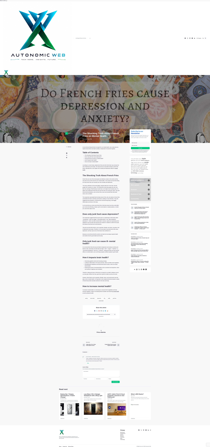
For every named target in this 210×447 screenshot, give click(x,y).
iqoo (146, 166)
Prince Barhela (101, 332)
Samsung (142, 169)
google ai (132, 164)
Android (137, 158)
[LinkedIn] (194, 38)
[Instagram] (189, 38)
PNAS (98, 185)
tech (131, 171)
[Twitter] (187, 38)
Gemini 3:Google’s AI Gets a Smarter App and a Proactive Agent (141, 208)
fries (104, 298)
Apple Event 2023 (138, 160)
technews (141, 171)
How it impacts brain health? (91, 160)
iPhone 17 (138, 166)
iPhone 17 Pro (143, 166)
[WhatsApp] (150, 430)
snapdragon (146, 169)
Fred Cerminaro (88, 356)
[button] (203, 38)
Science (121, 434)
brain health (92, 298)
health (109, 298)
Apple (144, 158)
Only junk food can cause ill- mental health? (94, 158)
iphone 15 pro (144, 165)
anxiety (86, 298)
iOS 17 (144, 164)
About (60, 446)
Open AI (132, 169)
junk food (114, 298)
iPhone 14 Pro (136, 165)
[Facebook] (185, 38)
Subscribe (140, 148)
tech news (136, 171)
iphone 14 (132, 165)
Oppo (134, 169)
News (121, 438)
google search (137, 164)
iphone (146, 164)
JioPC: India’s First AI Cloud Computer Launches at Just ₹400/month (116, 395)
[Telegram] (192, 38)
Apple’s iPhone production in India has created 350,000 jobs (141, 223)
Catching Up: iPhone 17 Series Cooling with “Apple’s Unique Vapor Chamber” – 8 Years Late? (141, 227)
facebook (142, 162)
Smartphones (122, 433)
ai (134, 158)
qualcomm (137, 169)
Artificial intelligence (145, 160)
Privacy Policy (70, 446)
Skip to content (3, 0)
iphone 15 (139, 165)
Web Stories (122, 432)
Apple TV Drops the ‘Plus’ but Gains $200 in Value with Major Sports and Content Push (141, 217)
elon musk (139, 162)
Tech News (122, 437)
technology (134, 173)
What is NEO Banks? (137, 394)
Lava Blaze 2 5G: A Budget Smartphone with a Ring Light (93, 394)
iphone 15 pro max (134, 166)
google (146, 162)
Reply (88, 363)
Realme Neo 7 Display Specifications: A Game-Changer (67, 395)
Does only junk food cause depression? (93, 156)
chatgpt (132, 162)
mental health (116, 291)
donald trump (135, 162)
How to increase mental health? (91, 161)
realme (140, 169)
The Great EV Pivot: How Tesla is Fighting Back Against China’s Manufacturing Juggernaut (141, 212)
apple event (133, 160)
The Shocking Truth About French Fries (93, 155)
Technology (70, 133)
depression (99, 298)
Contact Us (65, 446)
